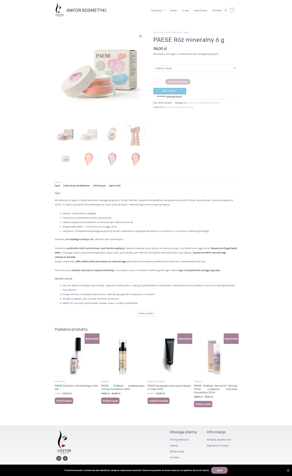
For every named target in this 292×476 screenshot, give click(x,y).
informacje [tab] (99, 185)
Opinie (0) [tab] (114, 185)
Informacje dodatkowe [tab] (76, 185)
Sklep (173, 10)
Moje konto (200, 10)
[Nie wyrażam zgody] (288, 470)
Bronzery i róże (161, 32)
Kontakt (217, 10)
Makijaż (176, 32)
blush (168, 107)
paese (186, 107)
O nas (185, 10)
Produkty (156, 10)
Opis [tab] (57, 185)
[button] (225, 10)
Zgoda (219, 470)
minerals (177, 107)
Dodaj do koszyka (177, 81)
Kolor (156, 61)
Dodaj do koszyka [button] (158, 400)
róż (192, 107)
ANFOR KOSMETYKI (86, 10)
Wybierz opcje (64, 400)
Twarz (185, 32)
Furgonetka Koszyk (173, 96)
